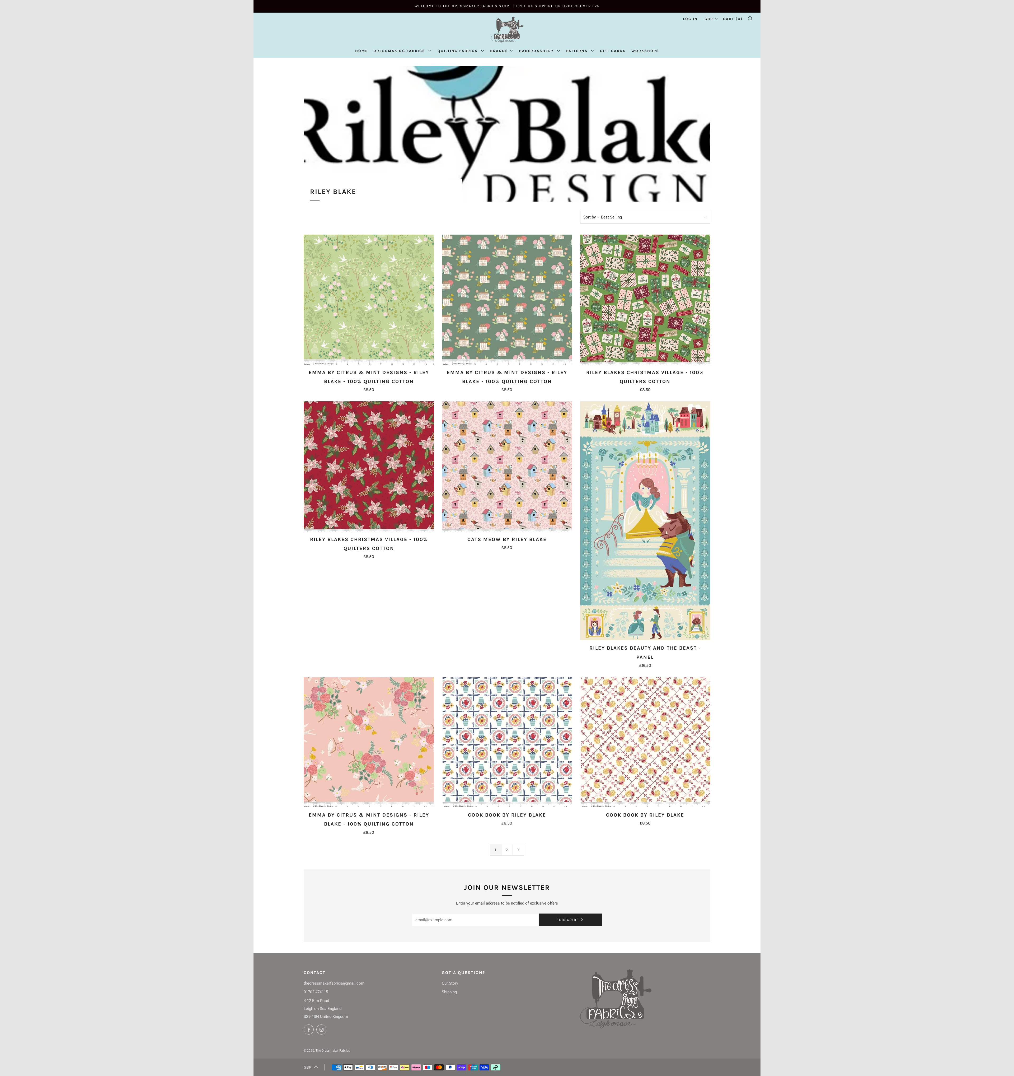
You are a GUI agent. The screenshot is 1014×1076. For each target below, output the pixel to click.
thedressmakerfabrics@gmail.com (334, 983)
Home (361, 51)
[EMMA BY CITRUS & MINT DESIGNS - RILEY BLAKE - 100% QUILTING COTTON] (369, 300)
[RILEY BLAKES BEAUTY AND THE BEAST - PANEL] (645, 520)
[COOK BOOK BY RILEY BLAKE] (507, 742)
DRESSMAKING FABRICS (400, 51)
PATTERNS (577, 51)
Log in (690, 19)
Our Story (450, 983)
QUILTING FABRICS (458, 51)
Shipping (449, 992)
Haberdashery (537, 51)
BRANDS (499, 51)
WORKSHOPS (645, 51)
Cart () (733, 19)
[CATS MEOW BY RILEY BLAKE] (507, 466)
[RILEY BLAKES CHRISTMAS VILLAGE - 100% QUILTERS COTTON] (645, 300)
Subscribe (567, 920)
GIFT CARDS (613, 51)
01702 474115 (316, 992)
